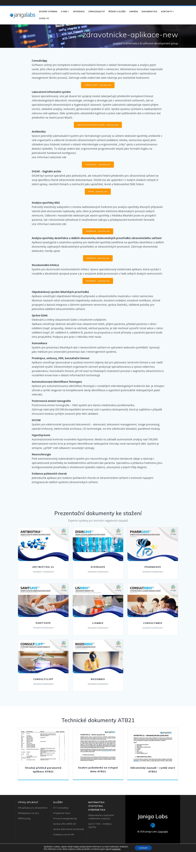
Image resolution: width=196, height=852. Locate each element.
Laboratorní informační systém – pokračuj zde (97, 125)
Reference (79, 11)
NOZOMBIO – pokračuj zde (98, 281)
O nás (64, 11)
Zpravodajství (96, 11)
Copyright (163, 831)
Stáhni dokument (43, 745)
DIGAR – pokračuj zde (97, 191)
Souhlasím (143, 848)
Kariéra (133, 11)
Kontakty (166, 11)
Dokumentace (149, 11)
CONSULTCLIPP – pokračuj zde (98, 85)
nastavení (116, 849)
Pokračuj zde (43, 544)
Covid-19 (44, 18)
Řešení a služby (117, 11)
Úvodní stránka (48, 11)
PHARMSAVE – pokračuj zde (98, 231)
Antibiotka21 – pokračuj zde (97, 164)
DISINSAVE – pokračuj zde (98, 258)
